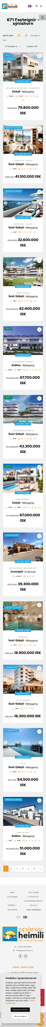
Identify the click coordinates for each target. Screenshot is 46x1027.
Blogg (33, 905)
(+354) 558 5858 (24, 947)
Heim (12, 893)
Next (40, 66)
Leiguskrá (12, 897)
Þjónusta (33, 897)
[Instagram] (26, 956)
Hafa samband (33, 910)
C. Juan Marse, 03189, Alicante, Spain (23, 972)
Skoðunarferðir (33, 901)
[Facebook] (20, 956)
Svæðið (11, 905)
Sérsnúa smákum (20, 1016)
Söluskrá (34, 893)
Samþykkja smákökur (20, 1009)
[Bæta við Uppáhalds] (39, 56)
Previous (5, 66)
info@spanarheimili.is (24, 950)
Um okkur (12, 910)
